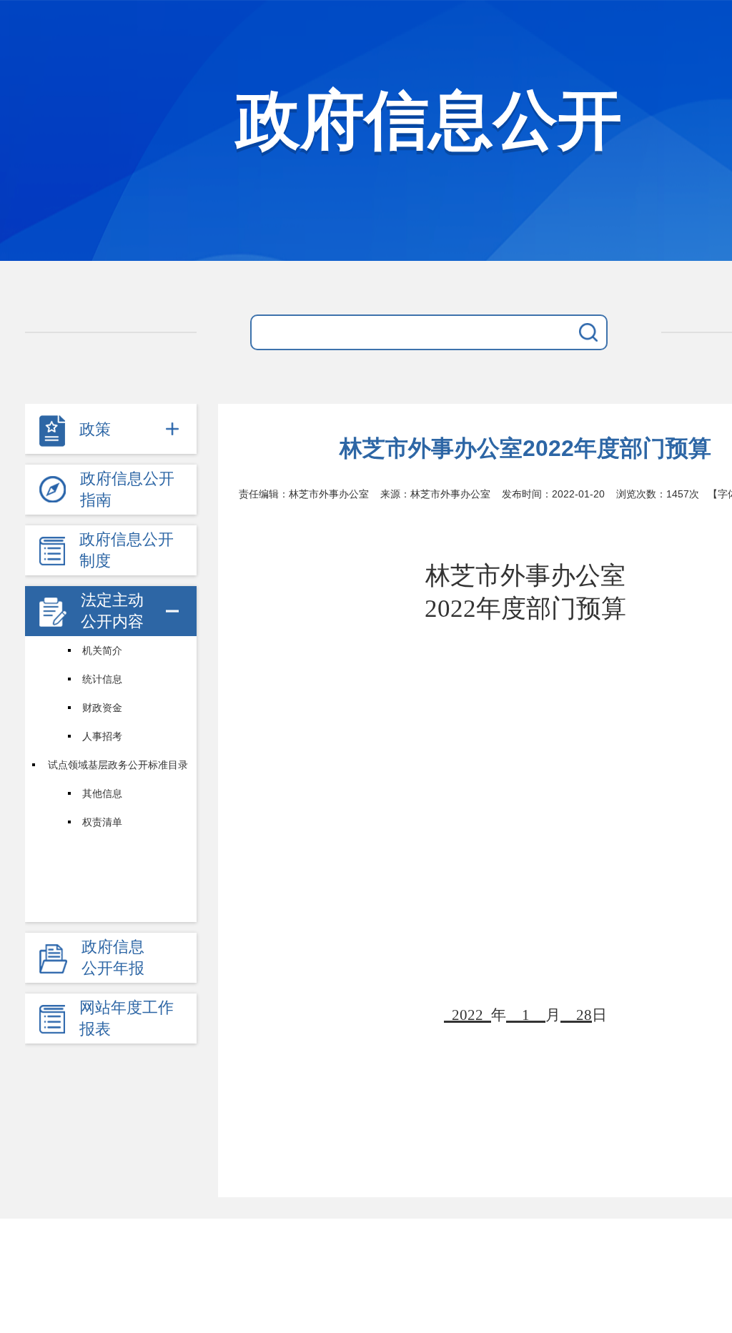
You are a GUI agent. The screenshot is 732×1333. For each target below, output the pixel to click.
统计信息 (102, 679)
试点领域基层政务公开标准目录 (118, 764)
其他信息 (102, 793)
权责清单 (102, 822)
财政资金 (102, 707)
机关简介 (102, 650)
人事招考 (102, 736)
